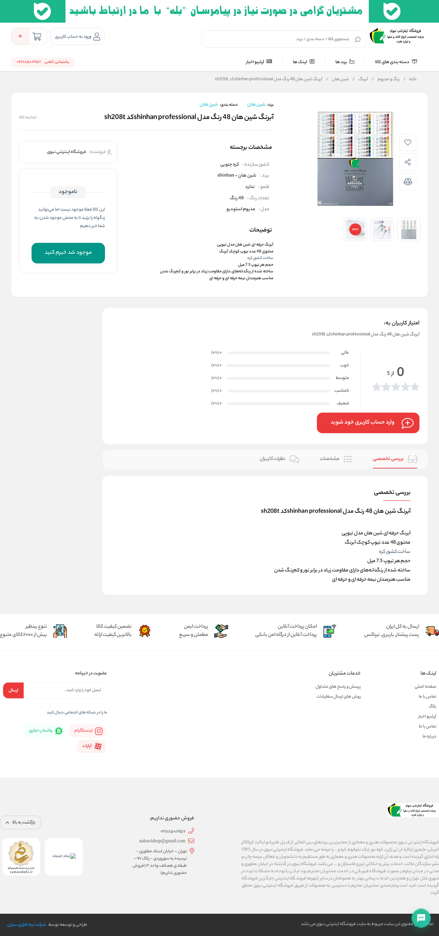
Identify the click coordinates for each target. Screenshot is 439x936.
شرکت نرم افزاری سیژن (26, 924)
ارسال (13, 690)
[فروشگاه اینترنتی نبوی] (398, 36)
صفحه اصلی (425, 686)
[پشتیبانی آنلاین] (421, 918)
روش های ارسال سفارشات (339, 696)
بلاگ (432, 706)
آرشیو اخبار (255, 62)
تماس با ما (427, 696)
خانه (410, 79)
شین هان (337, 79)
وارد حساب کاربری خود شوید (362, 422)
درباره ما (429, 736)
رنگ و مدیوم (385, 79)
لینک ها (300, 62)
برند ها (341, 62)
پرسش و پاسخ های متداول (338, 686)
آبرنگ (360, 79)
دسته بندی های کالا (392, 62)
